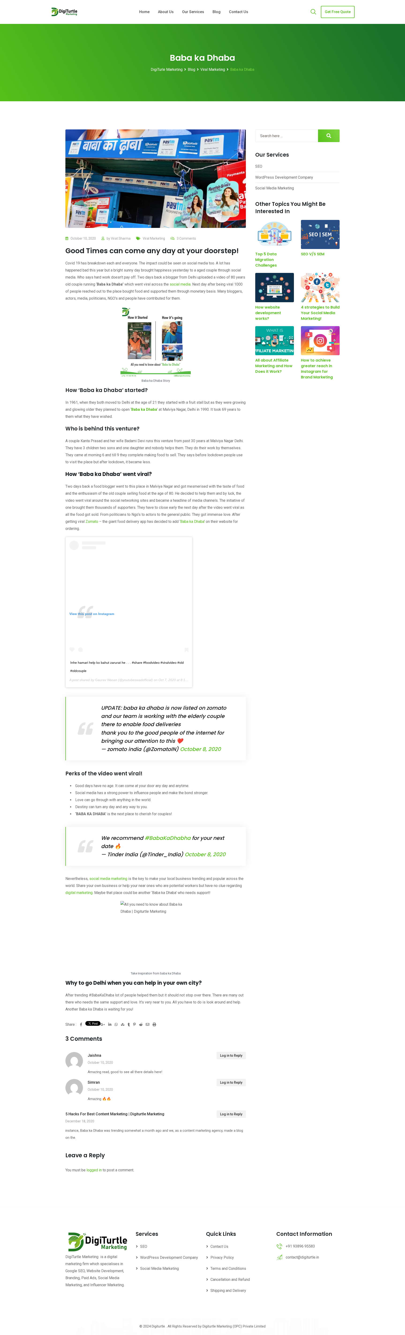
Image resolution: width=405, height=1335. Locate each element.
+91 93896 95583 (300, 1246)
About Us (166, 12)
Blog (217, 12)
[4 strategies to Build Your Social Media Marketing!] (320, 287)
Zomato (92, 521)
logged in (94, 1170)
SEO (258, 166)
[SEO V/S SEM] (320, 234)
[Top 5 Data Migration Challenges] (274, 234)
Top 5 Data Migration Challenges (266, 259)
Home (144, 12)
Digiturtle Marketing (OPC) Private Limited (234, 1326)
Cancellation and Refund (230, 1279)
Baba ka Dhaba (192, 521)
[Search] (313, 12)
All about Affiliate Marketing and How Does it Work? (273, 366)
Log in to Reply (231, 1055)
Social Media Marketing (274, 188)
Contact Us (238, 12)
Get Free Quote (338, 12)
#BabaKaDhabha (168, 838)
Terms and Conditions (228, 1268)
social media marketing (108, 878)
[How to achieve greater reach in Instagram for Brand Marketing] (320, 340)
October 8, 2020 (200, 749)
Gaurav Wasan (106, 680)
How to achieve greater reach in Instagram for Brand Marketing (317, 369)
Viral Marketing (154, 238)
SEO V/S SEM (312, 254)
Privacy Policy (222, 1257)
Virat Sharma (121, 238)
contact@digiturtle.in (302, 1257)
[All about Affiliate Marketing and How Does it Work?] (274, 340)
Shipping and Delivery (228, 1290)
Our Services (193, 12)
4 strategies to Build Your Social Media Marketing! (320, 313)
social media (180, 284)
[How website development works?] (274, 287)
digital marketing (79, 892)
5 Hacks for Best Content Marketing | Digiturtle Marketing (114, 1114)
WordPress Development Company (284, 177)
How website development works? (268, 313)
